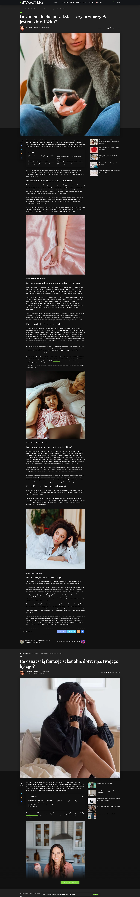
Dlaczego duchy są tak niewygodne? (39, 161)
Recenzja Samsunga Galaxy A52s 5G (106, 814)
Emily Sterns (66, 289)
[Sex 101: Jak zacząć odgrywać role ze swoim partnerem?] (92, 793)
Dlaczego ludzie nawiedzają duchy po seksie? (41, 156)
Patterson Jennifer (32, 27)
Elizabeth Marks (72, 297)
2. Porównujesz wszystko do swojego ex (68, 801)
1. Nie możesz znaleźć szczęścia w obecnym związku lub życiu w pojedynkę (40, 801)
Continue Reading (70, 882)
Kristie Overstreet (32, 815)
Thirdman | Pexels (36, 573)
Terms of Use (71, 894)
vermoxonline (31, 2)
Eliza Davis (56, 361)
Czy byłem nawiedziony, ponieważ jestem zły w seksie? (69, 157)
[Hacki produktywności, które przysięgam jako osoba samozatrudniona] (92, 801)
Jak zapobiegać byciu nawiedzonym (67, 164)
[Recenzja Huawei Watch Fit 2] (92, 785)
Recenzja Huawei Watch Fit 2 (104, 783)
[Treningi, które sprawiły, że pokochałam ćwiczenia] (94, 165)
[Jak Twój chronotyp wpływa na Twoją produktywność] (94, 157)
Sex (21, 12)
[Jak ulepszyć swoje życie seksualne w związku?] (92, 808)
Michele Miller (64, 330)
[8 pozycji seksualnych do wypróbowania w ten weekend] (94, 173)
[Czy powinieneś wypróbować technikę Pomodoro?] (94, 150)
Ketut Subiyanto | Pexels (39, 443)
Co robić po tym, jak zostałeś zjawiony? (40, 164)
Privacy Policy (62, 894)
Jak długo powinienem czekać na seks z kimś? (69, 161)
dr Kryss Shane (62, 211)
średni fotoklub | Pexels (38, 278)
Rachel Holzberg (60, 351)
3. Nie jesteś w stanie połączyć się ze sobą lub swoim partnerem (40, 805)
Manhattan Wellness (69, 199)
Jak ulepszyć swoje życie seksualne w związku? (109, 806)
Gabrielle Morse (39, 199)
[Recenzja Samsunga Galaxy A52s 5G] (92, 816)
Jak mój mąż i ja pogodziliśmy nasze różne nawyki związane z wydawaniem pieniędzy (109, 141)
